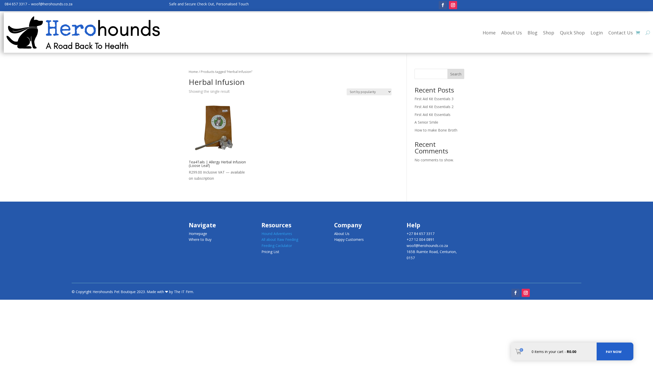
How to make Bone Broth (436, 130)
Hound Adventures (276, 233)
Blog (532, 33)
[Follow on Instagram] (453, 5)
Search (455, 74)
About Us (511, 33)
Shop (548, 33)
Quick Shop (572, 33)
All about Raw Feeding (279, 239)
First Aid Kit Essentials (432, 114)
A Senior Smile (426, 122)
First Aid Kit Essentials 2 (434, 106)
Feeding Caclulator (276, 245)
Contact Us (620, 33)
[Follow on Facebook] (443, 5)
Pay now (614, 351)
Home (489, 33)
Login (597, 33)
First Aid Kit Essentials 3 (434, 98)
